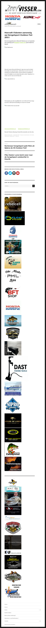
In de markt (32, 134)
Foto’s (6, 609)
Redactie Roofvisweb (8, 134)
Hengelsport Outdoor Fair (20, 42)
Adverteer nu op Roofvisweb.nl (11, 618)
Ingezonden (7, 136)
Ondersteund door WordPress (10, 624)
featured (17, 136)
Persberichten (12, 136)
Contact (6, 621)
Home (6, 604)
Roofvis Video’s (8, 612)
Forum (6, 607)
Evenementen (26, 134)
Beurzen (22, 134)
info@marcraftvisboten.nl (24, 128)
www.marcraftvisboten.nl (10, 128)
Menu (39, 24)
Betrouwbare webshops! (10, 615)
